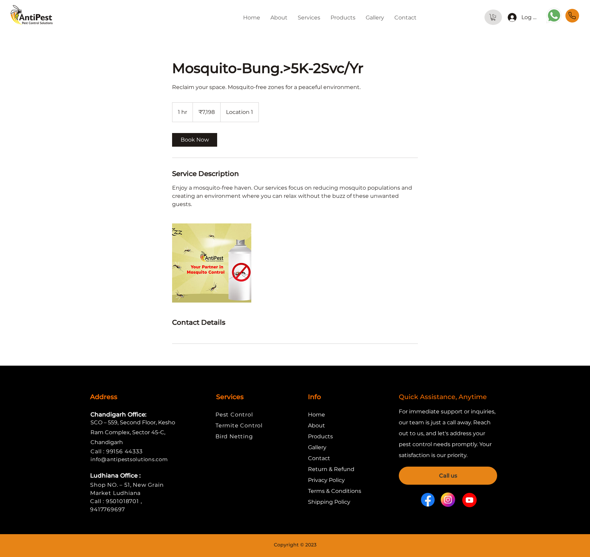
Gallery (317, 447)
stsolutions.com (146, 459)
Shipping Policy (329, 502)
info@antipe (107, 459)
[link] (194, 140)
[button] (309, 18)
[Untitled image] (211, 263)
